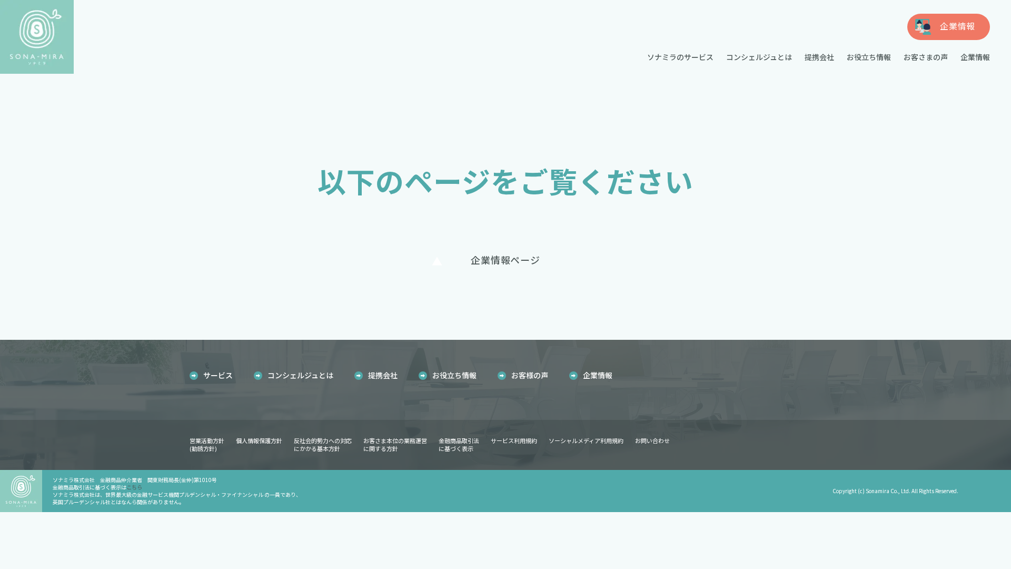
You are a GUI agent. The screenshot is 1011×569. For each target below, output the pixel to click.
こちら (134, 487)
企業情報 (975, 57)
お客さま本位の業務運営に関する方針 (395, 444)
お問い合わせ (652, 440)
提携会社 (819, 57)
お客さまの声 (926, 57)
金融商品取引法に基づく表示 (459, 444)
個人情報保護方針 (259, 440)
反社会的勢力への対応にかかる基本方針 (323, 444)
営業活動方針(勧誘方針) (207, 444)
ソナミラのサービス (680, 57)
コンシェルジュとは (759, 57)
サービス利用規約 (514, 440)
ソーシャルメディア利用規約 (586, 440)
